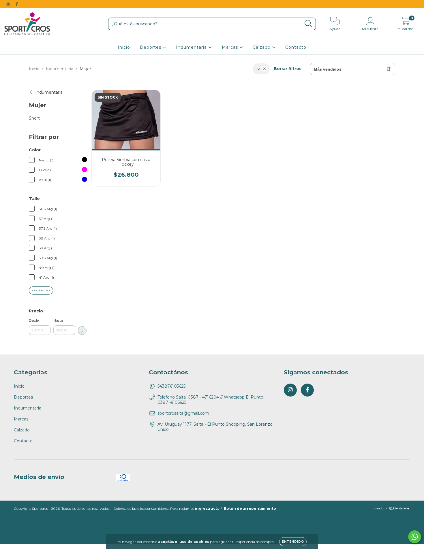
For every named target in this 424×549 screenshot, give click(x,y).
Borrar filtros (287, 68)
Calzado (262, 47)
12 (258, 69)
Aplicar (82, 330)
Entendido (293, 542)
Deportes (151, 47)
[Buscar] (308, 24)
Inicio (124, 47)
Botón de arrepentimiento (250, 508)
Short (34, 118)
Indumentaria (192, 47)
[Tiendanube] (392, 509)
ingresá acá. (207, 508)
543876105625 (171, 386)
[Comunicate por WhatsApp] (414, 536)
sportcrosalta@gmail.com (183, 413)
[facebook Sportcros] (16, 4)
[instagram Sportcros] (8, 4)
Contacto (295, 47)
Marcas (230, 47)
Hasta (58, 320)
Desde (34, 320)
